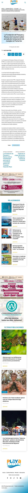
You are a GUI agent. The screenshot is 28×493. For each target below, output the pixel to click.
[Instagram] (10, 478)
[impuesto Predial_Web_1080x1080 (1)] (11, 287)
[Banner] (11, 311)
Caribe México (9, 8)
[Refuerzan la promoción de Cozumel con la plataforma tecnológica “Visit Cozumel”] (7, 233)
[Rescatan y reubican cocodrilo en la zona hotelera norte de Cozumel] (7, 260)
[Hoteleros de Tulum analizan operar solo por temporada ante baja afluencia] (14, 382)
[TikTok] (14, 478)
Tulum (4, 392)
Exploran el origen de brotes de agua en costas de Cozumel (20, 157)
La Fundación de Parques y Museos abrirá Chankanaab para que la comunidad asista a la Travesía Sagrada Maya (8, 160)
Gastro (5, 432)
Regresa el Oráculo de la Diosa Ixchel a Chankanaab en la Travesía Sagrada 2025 (18, 207)
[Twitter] (12, 54)
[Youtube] (20, 478)
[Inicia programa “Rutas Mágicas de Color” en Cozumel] (7, 249)
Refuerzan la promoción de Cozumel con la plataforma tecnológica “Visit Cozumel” (18, 234)
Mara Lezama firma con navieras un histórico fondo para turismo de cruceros (19, 220)
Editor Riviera (5, 362)
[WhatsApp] (20, 54)
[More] (23, 54)
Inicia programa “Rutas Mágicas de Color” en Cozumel (18, 247)
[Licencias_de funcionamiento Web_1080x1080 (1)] (11, 184)
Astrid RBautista (6, 445)
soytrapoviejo (7, 50)
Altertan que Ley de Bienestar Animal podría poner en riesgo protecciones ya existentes (12, 358)
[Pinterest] (16, 54)
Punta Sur (16, 145)
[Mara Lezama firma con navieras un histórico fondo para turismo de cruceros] (7, 221)
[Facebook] (9, 54)
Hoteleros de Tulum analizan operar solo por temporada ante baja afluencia (14, 399)
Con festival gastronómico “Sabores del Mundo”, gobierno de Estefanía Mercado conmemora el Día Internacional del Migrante (14, 440)
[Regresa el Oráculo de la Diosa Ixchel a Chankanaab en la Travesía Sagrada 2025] (7, 208)
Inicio (3, 8)
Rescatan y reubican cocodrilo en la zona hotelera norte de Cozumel (19, 258)
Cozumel (16, 8)
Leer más (15, 214)
